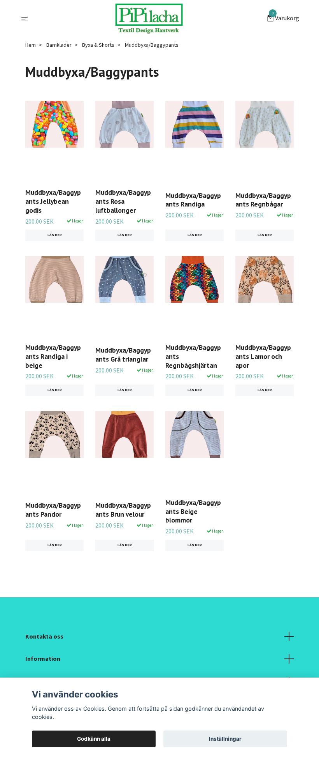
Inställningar (225, 739)
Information (42, 658)
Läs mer (54, 235)
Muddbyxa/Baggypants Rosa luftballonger (123, 201)
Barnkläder (59, 44)
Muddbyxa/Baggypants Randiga (193, 200)
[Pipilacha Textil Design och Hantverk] (149, 18)
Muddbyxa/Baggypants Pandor (53, 510)
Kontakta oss (44, 636)
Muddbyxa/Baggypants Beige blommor (193, 511)
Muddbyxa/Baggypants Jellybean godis (53, 201)
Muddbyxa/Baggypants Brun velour (123, 510)
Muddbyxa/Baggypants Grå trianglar (123, 355)
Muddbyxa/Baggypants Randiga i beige (53, 356)
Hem (30, 44)
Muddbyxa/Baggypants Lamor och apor (263, 356)
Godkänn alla (93, 739)
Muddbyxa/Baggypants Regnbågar (263, 200)
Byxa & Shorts (98, 44)
